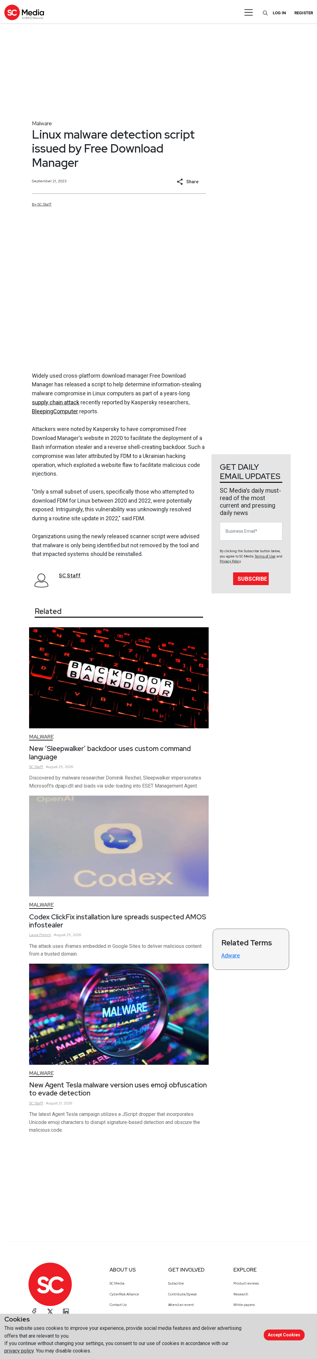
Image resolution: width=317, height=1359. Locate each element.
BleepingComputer (55, 411)
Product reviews (246, 1283)
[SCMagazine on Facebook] (34, 1311)
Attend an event (181, 1305)
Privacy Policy (230, 561)
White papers (244, 1305)
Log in (279, 13)
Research (240, 1294)
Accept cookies (284, 1334)
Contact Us (118, 1305)
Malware (42, 123)
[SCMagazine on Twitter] (50, 1311)
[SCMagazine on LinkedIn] (66, 1311)
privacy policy (19, 1351)
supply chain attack (55, 402)
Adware (230, 955)
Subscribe (252, 578)
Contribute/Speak (182, 1294)
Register (303, 13)
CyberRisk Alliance (124, 1294)
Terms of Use (265, 556)
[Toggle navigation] (248, 12)
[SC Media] (24, 12)
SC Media (117, 1283)
